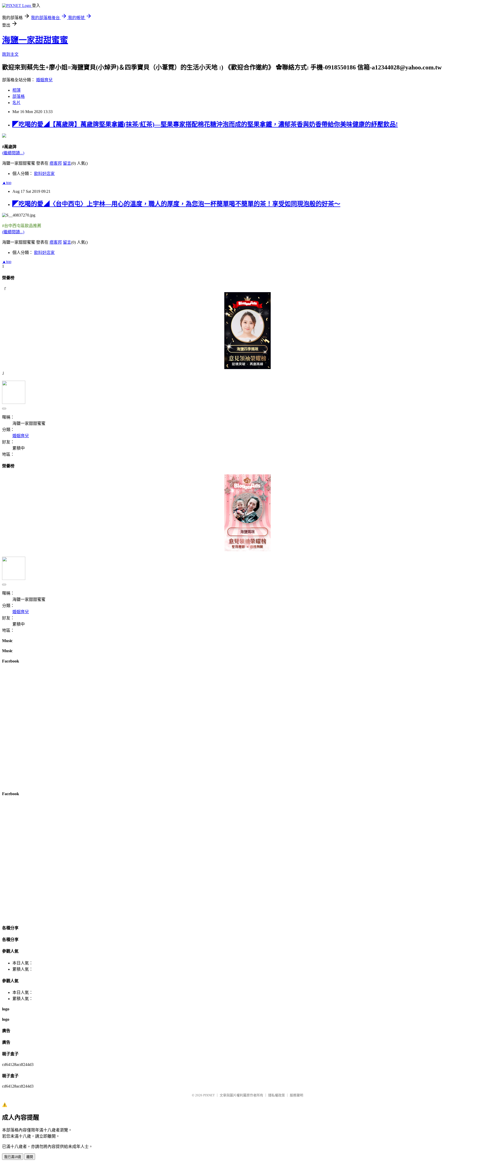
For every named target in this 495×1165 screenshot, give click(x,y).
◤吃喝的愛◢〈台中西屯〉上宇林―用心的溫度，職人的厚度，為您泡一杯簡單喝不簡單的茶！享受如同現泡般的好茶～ (176, 204)
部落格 (18, 96)
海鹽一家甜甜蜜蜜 (35, 40)
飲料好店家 (44, 173)
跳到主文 (10, 54)
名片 (16, 102)
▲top (6, 182)
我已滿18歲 (12, 1157)
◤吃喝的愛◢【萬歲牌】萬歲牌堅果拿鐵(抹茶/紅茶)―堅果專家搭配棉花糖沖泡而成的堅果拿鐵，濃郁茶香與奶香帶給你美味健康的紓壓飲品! (205, 124)
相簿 (16, 90)
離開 (29, 1157)
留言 (67, 163)
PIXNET (209, 1095)
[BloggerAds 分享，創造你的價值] (247, 307)
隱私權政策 (276, 1095)
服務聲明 (296, 1095)
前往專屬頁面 (247, 330)
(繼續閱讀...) (13, 153)
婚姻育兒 (44, 80)
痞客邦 (56, 163)
